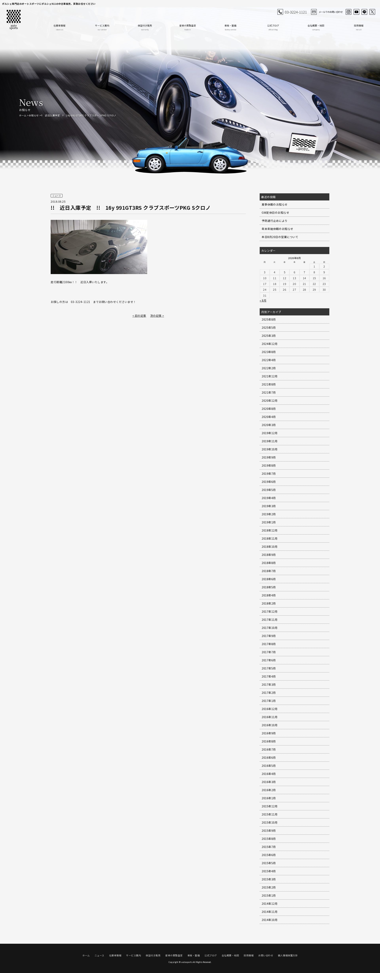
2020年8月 (269, 409)
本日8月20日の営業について (280, 237)
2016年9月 (269, 733)
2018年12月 (269, 530)
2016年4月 (269, 774)
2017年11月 (269, 620)
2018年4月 (269, 595)
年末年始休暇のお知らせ (277, 229)
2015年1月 (269, 895)
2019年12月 (269, 433)
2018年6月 (269, 579)
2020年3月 (269, 425)
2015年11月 (269, 814)
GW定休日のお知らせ (275, 213)
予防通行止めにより (275, 221)
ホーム (23, 115)
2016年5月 (269, 766)
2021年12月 (269, 376)
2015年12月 (269, 806)
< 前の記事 (139, 316)
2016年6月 (269, 757)
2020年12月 (269, 400)
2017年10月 (269, 628)
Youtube (356, 12)
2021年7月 (269, 392)
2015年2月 (269, 887)
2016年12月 (269, 709)
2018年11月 (269, 538)
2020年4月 (269, 417)
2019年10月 (269, 449)
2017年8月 (269, 644)
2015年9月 (269, 831)
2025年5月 (269, 327)
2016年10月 (269, 725)
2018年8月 (269, 563)
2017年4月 (269, 676)
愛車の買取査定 (187, 27)
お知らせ (34, 115)
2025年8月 (269, 319)
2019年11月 (269, 441)
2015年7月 (269, 847)
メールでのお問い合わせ (331, 11)
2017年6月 (269, 660)
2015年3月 (269, 879)
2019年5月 (269, 490)
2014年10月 (269, 920)
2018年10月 (269, 547)
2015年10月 (269, 822)
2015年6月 (269, 855)
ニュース (99, 955)
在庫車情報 (59, 27)
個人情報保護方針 (288, 955)
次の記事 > (157, 316)
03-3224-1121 (296, 11)
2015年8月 (269, 839)
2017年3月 (269, 684)
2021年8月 (269, 384)
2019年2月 (269, 514)
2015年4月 (269, 871)
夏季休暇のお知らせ (275, 204)
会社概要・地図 (316, 27)
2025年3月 (269, 336)
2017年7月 (269, 652)
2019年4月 (269, 498)
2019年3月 (269, 506)
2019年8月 (269, 465)
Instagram (348, 12)
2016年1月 (269, 798)
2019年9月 (269, 457)
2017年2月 (269, 693)
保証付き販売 (145, 27)
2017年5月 (269, 668)
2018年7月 (269, 571)
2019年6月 (269, 482)
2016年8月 (269, 741)
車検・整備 (230, 27)
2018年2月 (269, 603)
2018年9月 (269, 555)
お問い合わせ (265, 955)
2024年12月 (269, 344)
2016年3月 (269, 782)
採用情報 (358, 27)
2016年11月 (269, 717)
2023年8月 (269, 352)
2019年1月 (269, 522)
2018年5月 (269, 587)
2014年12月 (269, 904)
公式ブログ (273, 27)
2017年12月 (269, 611)
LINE (364, 12)
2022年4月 (269, 360)
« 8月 (263, 300)
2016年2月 (269, 790)
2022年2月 (269, 368)
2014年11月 (269, 912)
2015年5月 (269, 863)
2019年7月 (269, 474)
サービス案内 (102, 27)
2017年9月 (269, 636)
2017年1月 (269, 701)
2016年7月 (269, 749)
